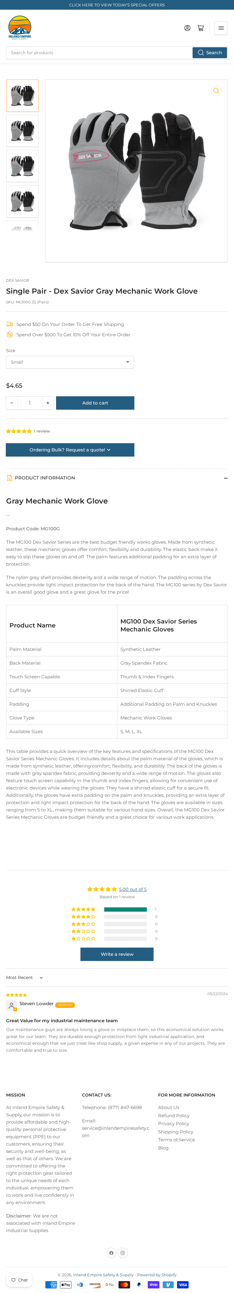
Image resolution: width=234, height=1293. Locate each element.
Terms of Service (176, 1140)
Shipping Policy (175, 1132)
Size (10, 350)
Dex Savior (17, 280)
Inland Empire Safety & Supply (103, 1274)
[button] (19, 431)
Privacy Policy (173, 1123)
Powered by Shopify (156, 1274)
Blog (163, 1148)
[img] (16, 995)
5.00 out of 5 (133, 889)
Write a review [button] (117, 954)
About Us (168, 1107)
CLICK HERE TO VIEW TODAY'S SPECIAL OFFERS (117, 4)
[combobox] (117, 52)
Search (214, 52)
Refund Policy (174, 1115)
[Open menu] (221, 28)
